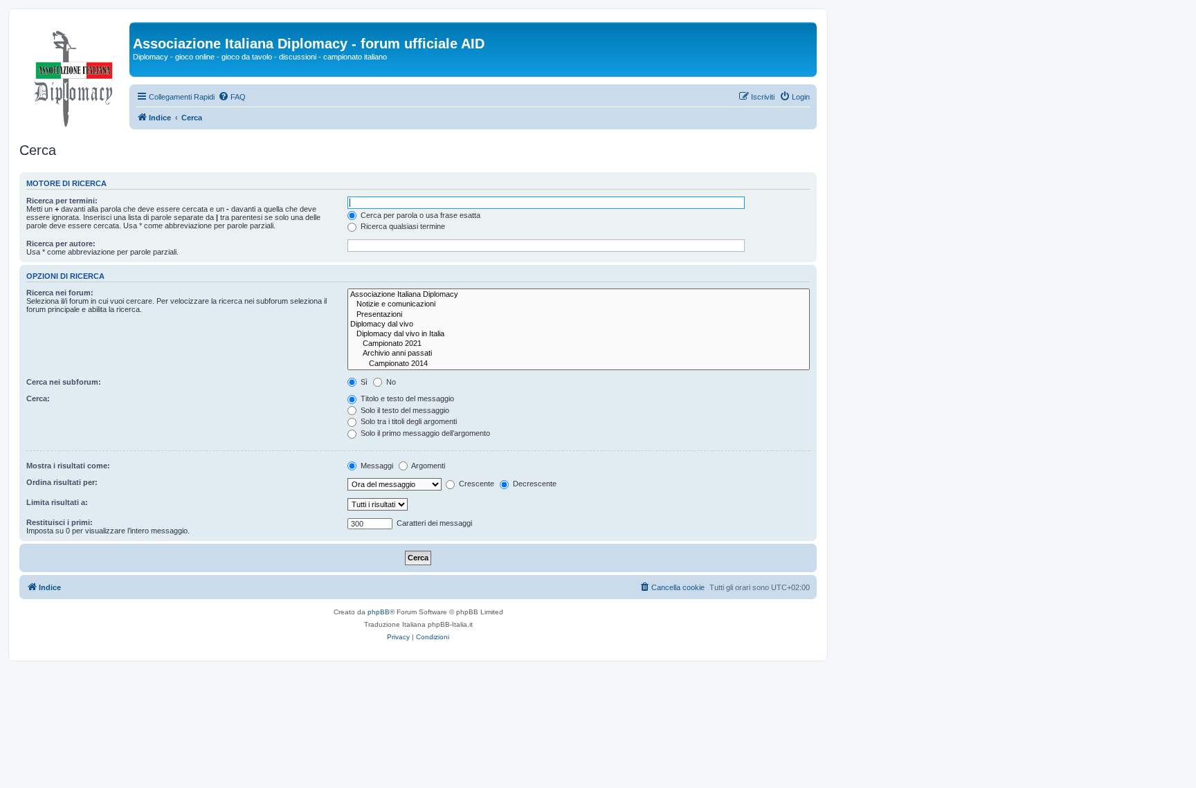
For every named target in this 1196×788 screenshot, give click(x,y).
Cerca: (38, 398)
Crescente (475, 483)
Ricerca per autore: (61, 243)
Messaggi (376, 465)
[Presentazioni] (578, 315)
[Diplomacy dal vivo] (578, 324)
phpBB (379, 612)
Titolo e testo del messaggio (406, 398)
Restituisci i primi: (59, 522)
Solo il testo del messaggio (404, 410)
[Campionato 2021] (578, 344)
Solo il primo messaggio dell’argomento (424, 433)
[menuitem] (232, 97)
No (390, 382)
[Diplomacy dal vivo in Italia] (578, 334)
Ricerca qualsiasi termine (402, 226)
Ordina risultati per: (62, 482)
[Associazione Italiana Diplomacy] (578, 295)
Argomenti (427, 465)
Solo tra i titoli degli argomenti (408, 421)
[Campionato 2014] (578, 364)
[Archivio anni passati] (578, 353)
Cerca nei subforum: (63, 382)
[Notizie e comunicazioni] (578, 304)
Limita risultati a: (57, 502)
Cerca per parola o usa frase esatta (419, 215)
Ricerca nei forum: (59, 292)
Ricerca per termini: (62, 200)
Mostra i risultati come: (68, 465)
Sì (363, 382)
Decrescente (533, 483)
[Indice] (74, 75)
